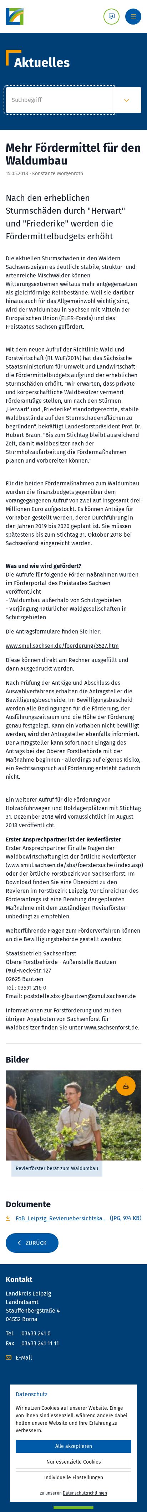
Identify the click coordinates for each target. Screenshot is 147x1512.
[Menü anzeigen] (133, 17)
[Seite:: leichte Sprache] (111, 17)
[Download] (73, 1115)
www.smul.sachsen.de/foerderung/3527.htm (62, 645)
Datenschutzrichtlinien (85, 1493)
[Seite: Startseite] (15, 16)
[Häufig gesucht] (126, 100)
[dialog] (73, 1443)
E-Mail (23, 1357)
